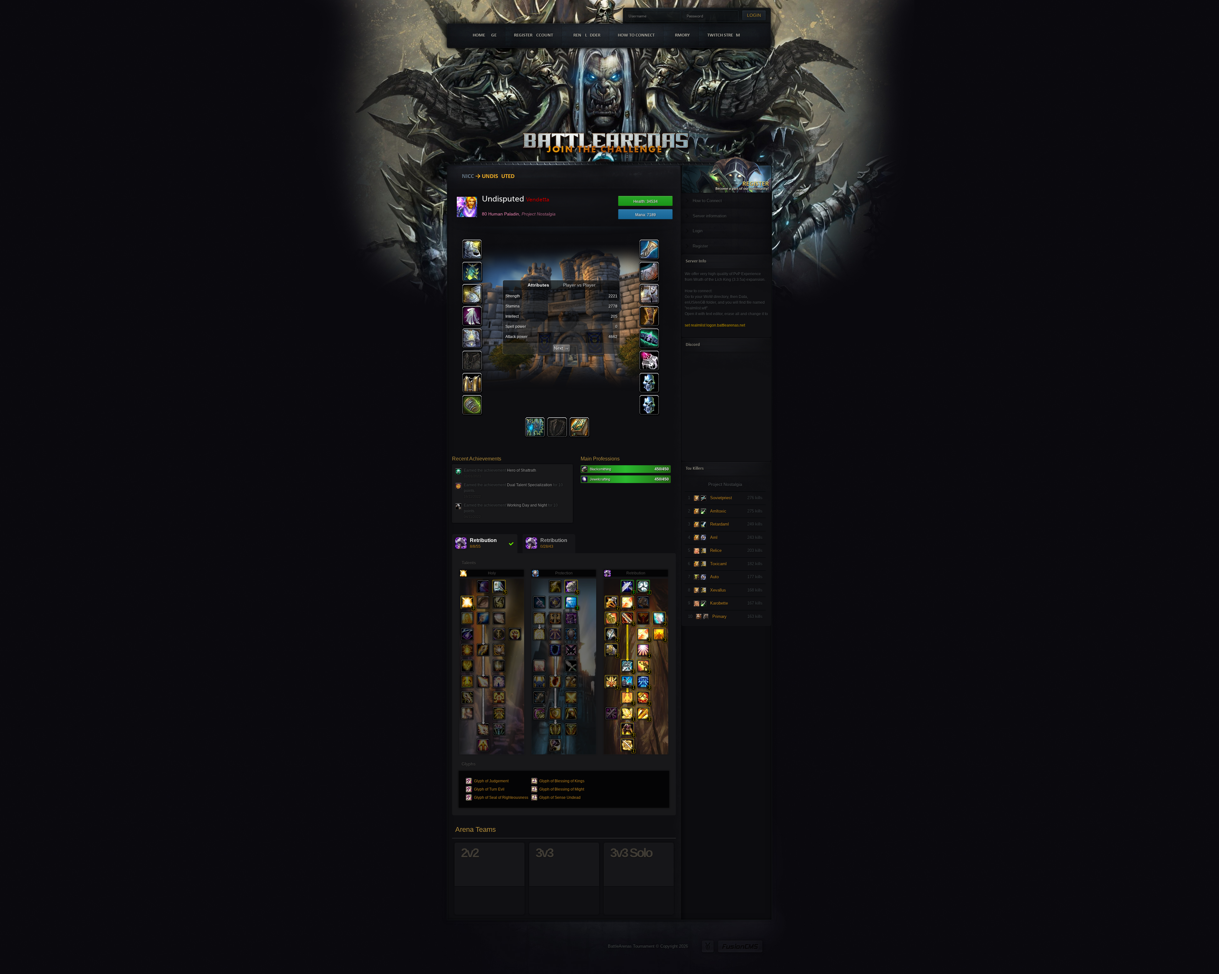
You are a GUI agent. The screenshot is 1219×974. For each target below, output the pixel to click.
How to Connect (707, 200)
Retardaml (719, 524)
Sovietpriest (721, 497)
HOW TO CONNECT (636, 35)
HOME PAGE (484, 35)
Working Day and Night (527, 505)
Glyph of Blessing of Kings (561, 781)
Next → (561, 348)
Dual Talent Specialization (529, 485)
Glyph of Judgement (491, 781)
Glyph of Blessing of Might (561, 789)
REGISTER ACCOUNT (533, 35)
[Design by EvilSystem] (708, 946)
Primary (719, 616)
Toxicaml (718, 563)
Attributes (539, 285)
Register (700, 246)
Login (698, 231)
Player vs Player (579, 285)
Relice (716, 550)
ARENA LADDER (585, 35)
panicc (464, 177)
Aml (713, 537)
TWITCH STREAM (723, 35)
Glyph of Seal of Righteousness (501, 797)
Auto (714, 576)
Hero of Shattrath (521, 470)
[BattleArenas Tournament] (605, 134)
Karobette (719, 603)
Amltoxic (718, 511)
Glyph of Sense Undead (560, 797)
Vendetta (538, 199)
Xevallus (718, 590)
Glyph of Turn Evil (489, 789)
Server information (709, 216)
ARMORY (681, 35)
